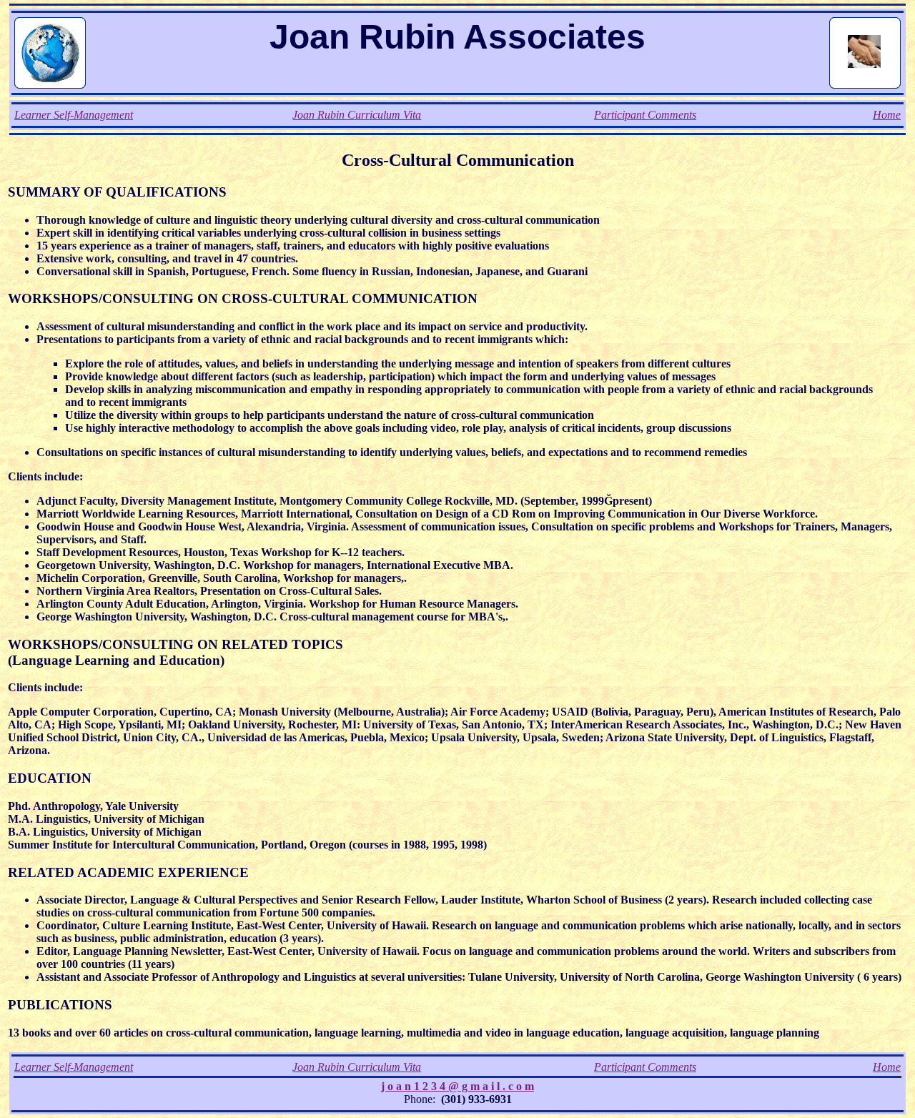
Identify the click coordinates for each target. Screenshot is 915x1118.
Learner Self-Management (73, 115)
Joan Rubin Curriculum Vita (356, 115)
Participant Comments (645, 115)
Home (887, 115)
